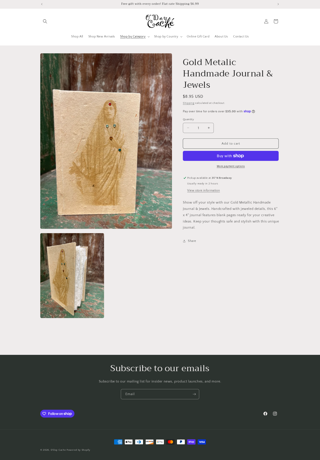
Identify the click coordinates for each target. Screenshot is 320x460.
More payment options (231, 166)
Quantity (188, 119)
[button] (45, 21)
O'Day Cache (58, 450)
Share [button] (192, 241)
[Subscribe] (194, 394)
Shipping (188, 103)
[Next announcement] (278, 4)
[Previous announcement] (42, 4)
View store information (203, 190)
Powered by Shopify (78, 450)
